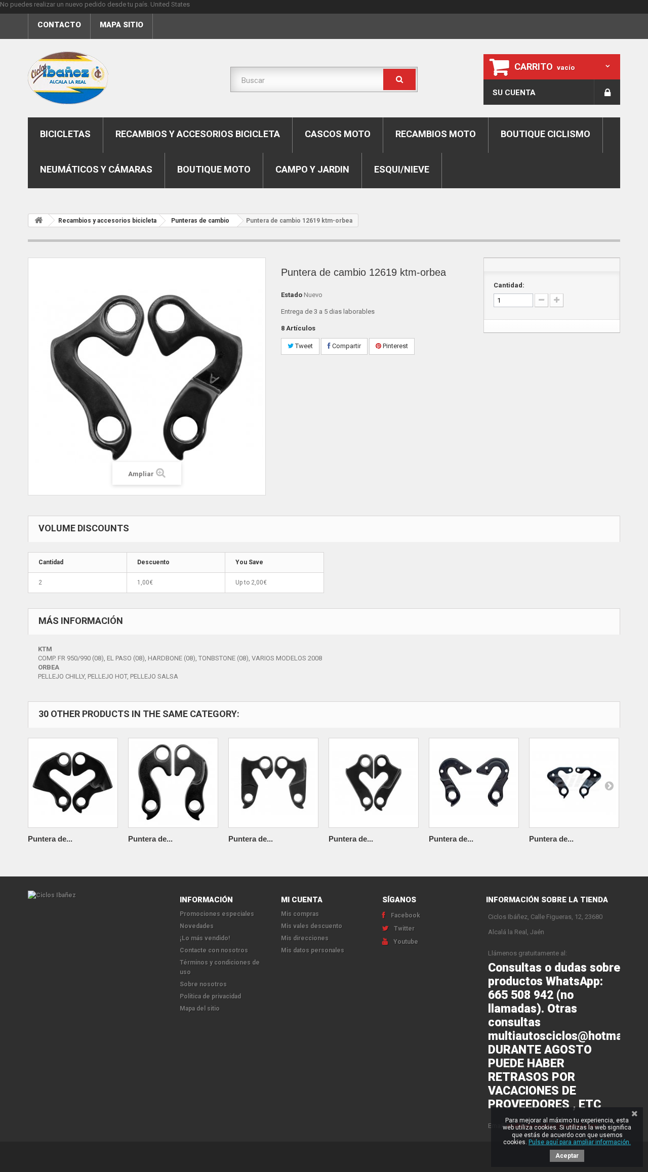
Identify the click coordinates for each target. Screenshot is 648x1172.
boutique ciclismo (545, 134)
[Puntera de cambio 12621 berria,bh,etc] (273, 783)
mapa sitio (121, 24)
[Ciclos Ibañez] (96, 895)
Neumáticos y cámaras (96, 169)
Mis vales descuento (311, 926)
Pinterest (394, 346)
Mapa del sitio (200, 1008)
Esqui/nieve (401, 169)
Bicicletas (65, 134)
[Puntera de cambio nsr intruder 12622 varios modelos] (374, 783)
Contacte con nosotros (214, 950)
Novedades (197, 926)
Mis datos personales (312, 950)
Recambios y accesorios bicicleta (197, 134)
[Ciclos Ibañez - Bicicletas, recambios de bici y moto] (121, 78)
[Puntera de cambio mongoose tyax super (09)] (73, 783)
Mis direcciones (305, 938)
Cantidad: (509, 285)
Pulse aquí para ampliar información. (580, 1142)
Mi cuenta (301, 899)
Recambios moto (435, 134)
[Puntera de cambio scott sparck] (574, 783)
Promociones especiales (217, 913)
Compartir (346, 346)
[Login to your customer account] (607, 92)
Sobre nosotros (203, 984)
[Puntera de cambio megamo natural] (474, 783)
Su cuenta (514, 92)
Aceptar (567, 1155)
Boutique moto (214, 169)
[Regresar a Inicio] (38, 220)
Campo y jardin (312, 169)
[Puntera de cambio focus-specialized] (173, 783)
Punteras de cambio (200, 220)
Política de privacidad (210, 996)
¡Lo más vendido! (205, 938)
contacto (59, 24)
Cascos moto (338, 134)
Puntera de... (50, 838)
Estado (291, 295)
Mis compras (300, 913)
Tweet (303, 346)
